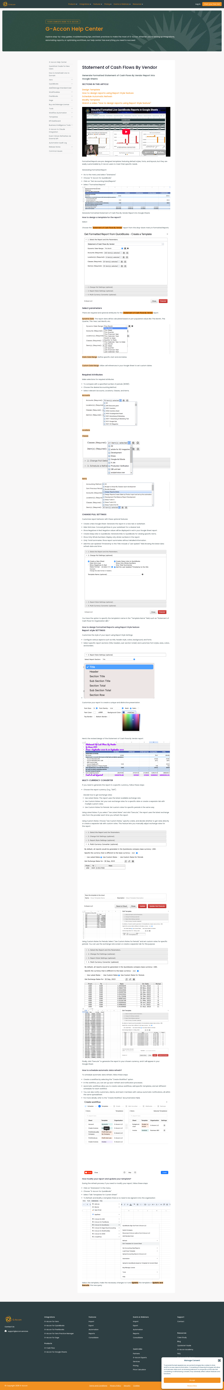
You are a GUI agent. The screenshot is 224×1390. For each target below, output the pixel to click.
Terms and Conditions (98, 1386)
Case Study (182, 1337)
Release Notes (61, 147)
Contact (180, 1321)
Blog (179, 1341)
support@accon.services (18, 1331)
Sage (61, 100)
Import (91, 1321)
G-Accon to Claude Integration (57, 130)
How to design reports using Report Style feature (108, 93)
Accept (192, 1380)
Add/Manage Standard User (60, 88)
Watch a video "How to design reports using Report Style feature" (116, 103)
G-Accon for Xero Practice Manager (59, 1333)
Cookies (136, 1386)
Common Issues (55, 151)
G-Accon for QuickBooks (54, 1325)
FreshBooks (61, 96)
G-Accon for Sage (51, 1337)
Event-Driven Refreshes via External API (60, 137)
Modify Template (91, 99)
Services (136, 1361)
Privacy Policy (192, 1386)
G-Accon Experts (140, 1357)
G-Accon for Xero (51, 1321)
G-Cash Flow (49, 1348)
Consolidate (93, 1337)
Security (127, 1386)
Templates (61, 117)
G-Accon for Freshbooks (54, 1329)
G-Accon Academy (185, 1349)
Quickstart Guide (184, 1345)
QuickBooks (61, 84)
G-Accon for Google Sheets (55, 1352)
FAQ (179, 1353)
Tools (61, 108)
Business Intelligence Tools (61, 125)
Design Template (91, 89)
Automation (93, 1329)
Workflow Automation (61, 113)
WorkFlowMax (61, 92)
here (138, 1098)
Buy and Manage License (59, 104)
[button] (219, 1360)
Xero (61, 80)
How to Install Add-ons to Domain (59, 74)
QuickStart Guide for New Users (59, 67)
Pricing (135, 1365)
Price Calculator (139, 1369)
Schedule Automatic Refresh (97, 96)
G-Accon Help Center (58, 62)
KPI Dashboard (55, 121)
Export (91, 1325)
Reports (92, 1333)
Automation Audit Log (58, 143)
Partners (136, 1353)
